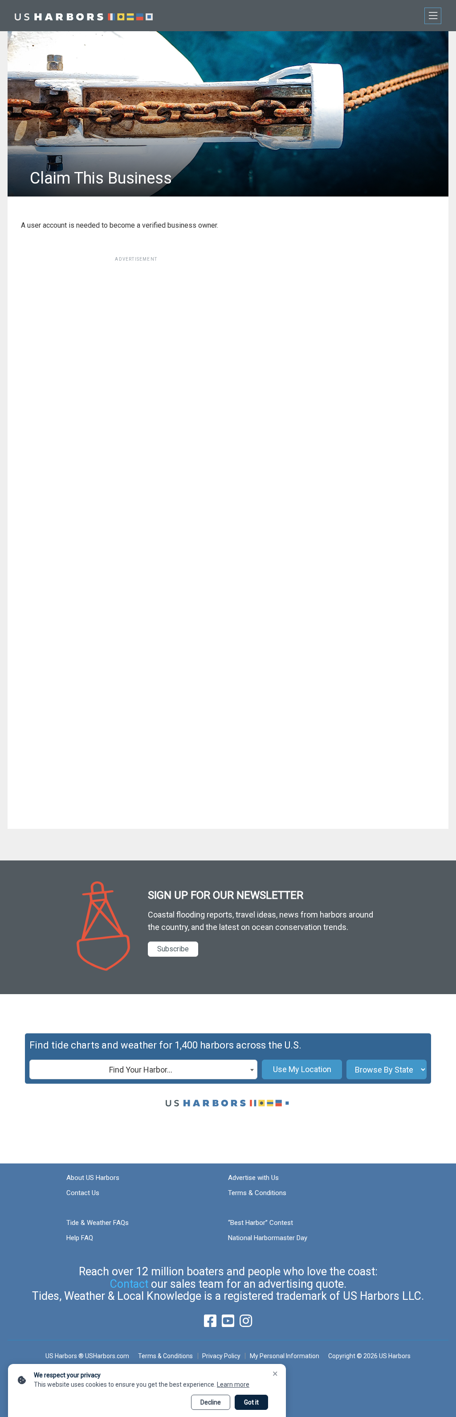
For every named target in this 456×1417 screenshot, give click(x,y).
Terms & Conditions (257, 1193)
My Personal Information (284, 1356)
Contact (129, 1284)
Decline (210, 1402)
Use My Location (302, 1069)
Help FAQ (79, 1238)
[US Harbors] (84, 15)
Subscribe (173, 949)
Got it (251, 1402)
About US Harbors (92, 1178)
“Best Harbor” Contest (260, 1223)
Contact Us (82, 1193)
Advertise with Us (253, 1178)
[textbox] (143, 1070)
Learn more (233, 1384)
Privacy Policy (221, 1356)
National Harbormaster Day (267, 1238)
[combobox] (143, 1069)
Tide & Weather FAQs (97, 1223)
